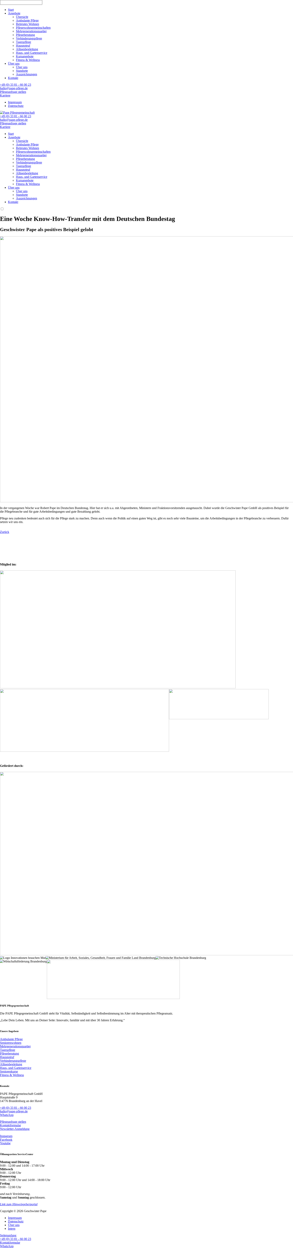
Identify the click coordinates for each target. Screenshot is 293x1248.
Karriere (5, 95)
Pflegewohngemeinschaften (33, 27)
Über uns (14, 63)
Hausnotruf (23, 45)
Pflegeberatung (25, 34)
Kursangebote (24, 56)
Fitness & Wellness (28, 60)
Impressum (15, 102)
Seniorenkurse (9, 1071)
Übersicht (22, 17)
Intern (11, 1228)
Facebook (6, 1139)
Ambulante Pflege (27, 20)
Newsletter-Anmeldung (14, 1129)
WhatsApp (7, 1115)
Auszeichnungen (26, 74)
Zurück (4, 532)
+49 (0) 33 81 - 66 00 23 (15, 84)
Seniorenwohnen (10, 1042)
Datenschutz (16, 105)
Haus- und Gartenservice (31, 52)
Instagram (6, 1136)
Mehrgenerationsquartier (31, 31)
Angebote (14, 13)
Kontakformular (10, 1242)
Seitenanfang (8, 1235)
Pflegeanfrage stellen (13, 92)
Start (11, 9)
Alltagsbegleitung (27, 49)
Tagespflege (23, 42)
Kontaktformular (10, 1125)
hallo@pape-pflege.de (14, 88)
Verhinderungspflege (29, 38)
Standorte (22, 70)
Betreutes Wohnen (27, 24)
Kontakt (13, 78)
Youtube (5, 1143)
